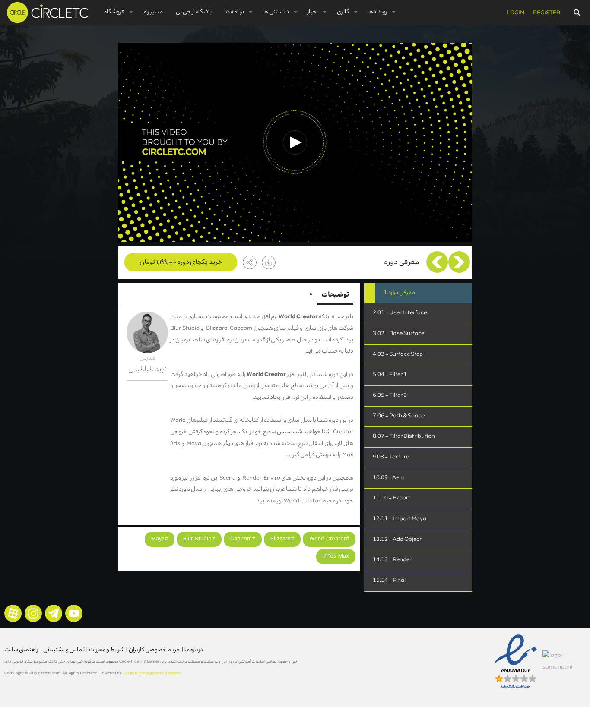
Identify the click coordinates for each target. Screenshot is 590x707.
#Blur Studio (199, 538)
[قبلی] (459, 262)
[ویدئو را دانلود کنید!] (269, 262)
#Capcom (242, 538)
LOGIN (515, 13)
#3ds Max (336, 556)
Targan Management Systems (152, 673)
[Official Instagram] (33, 613)
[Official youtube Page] (73, 613)
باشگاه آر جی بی (194, 12)
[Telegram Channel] (53, 613)
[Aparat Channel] (13, 613)
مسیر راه (153, 12)
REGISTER (546, 13)
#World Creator (329, 538)
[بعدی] (437, 262)
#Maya (159, 538)
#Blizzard (282, 538)
